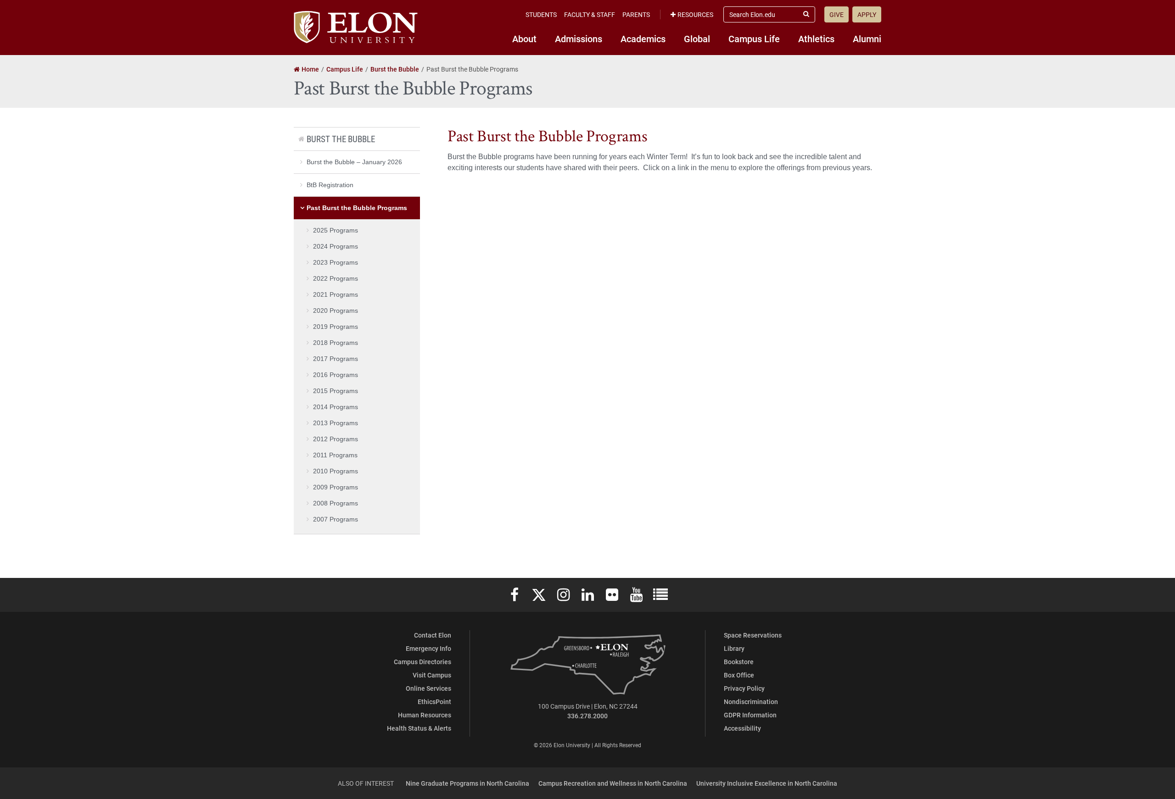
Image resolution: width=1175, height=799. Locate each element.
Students (541, 14)
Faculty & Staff (589, 14)
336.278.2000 (587, 715)
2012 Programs (335, 439)
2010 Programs (335, 471)
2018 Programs (335, 342)
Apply (866, 14)
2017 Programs (335, 358)
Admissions (578, 38)
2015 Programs (335, 390)
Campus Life (754, 38)
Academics (643, 38)
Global (697, 38)
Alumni (867, 38)
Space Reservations (753, 635)
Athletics (816, 38)
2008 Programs (335, 503)
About (524, 38)
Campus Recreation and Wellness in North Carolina (612, 783)
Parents (636, 14)
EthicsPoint (434, 701)
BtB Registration (330, 185)
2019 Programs (335, 326)
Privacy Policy (744, 688)
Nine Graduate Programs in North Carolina (467, 783)
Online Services (428, 688)
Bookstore (739, 661)
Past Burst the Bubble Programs (357, 207)
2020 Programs (335, 310)
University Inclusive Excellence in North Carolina (766, 783)
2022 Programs (335, 278)
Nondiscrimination (751, 701)
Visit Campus (432, 675)
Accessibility (742, 728)
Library (734, 648)
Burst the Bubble (341, 138)
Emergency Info (428, 648)
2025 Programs (335, 230)
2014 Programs (335, 407)
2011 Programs (335, 455)
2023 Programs (335, 262)
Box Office (739, 675)
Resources (695, 14)
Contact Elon (432, 635)
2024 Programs (335, 246)
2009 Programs (335, 487)
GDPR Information (750, 714)
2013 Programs (335, 423)
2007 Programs (335, 519)
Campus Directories (422, 661)
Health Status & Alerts (419, 728)
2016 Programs (335, 374)
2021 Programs (335, 294)
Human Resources (424, 714)
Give (836, 14)
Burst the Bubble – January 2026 (354, 162)
